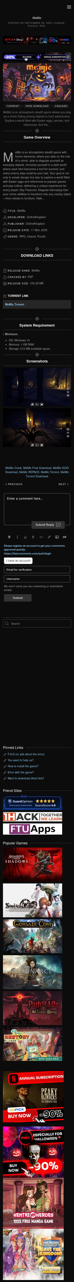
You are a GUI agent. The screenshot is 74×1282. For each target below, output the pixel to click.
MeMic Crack (13, 468)
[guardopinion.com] (32, 802)
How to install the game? (23, 766)
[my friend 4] (32, 829)
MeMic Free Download (37, 468)
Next (63, 484)
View (32, 863)
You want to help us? (21, 760)
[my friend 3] (32, 816)
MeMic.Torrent (14, 304)
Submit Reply (45, 524)
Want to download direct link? (26, 778)
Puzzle (33, 26)
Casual (60, 23)
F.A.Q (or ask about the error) (26, 754)
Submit (18, 598)
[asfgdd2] (33, 1203)
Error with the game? (21, 772)
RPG (42, 26)
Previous (15, 484)
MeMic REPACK (29, 472)
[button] (69, 7)
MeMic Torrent (50, 472)
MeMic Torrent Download (47, 474)
